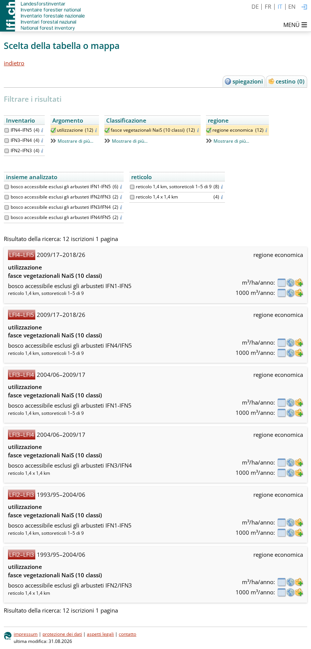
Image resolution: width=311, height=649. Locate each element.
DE (255, 6)
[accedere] (304, 7)
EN (291, 6)
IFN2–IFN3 (21, 150)
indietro (14, 63)
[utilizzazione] (53, 130)
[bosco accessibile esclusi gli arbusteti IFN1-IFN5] (6, 187)
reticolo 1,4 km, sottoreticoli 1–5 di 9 (174, 186)
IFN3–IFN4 (21, 140)
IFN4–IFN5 (21, 130)
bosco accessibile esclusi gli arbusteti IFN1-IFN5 (61, 186)
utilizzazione (70, 130)
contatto (127, 634)
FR (268, 6)
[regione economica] (209, 130)
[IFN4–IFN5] (6, 130)
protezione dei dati (62, 634)
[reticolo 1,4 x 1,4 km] (132, 197)
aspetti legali (100, 634)
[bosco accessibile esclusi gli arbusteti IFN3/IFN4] (6, 207)
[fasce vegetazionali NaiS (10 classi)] (107, 130)
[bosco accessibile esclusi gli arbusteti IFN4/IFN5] (6, 218)
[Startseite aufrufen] (43, 16)
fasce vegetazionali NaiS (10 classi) (148, 130)
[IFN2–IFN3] (6, 151)
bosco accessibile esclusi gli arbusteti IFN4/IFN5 (61, 217)
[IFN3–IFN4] (6, 140)
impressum (26, 634)
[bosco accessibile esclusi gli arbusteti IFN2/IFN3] (6, 197)
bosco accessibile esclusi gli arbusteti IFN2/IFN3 (61, 197)
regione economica (232, 130)
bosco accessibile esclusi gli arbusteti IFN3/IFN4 (61, 207)
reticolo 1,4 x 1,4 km (157, 197)
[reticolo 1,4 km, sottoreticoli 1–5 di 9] (132, 187)
